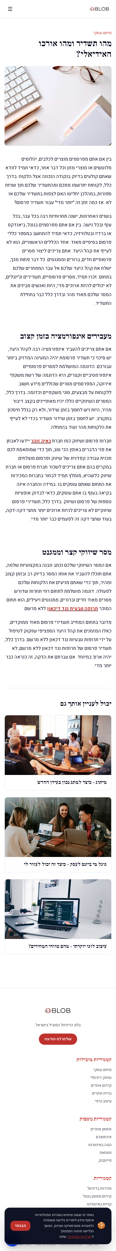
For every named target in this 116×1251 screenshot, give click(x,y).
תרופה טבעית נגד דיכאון (72, 608)
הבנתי (20, 1226)
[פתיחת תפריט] (10, 9)
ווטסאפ (105, 1153)
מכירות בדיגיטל (99, 1188)
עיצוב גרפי (103, 1101)
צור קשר (92, 1244)
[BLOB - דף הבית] (99, 9)
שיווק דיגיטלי (100, 1078)
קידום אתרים (101, 1085)
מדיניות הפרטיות (79, 1236)
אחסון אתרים (101, 1129)
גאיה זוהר (41, 440)
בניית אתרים (101, 1093)
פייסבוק (105, 1160)
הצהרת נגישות (45, 1244)
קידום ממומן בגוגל (97, 1196)
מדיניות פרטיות (71, 1244)
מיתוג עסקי (102, 33)
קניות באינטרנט (99, 1204)
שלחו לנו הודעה (58, 1039)
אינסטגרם (103, 1137)
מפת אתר (24, 1244)
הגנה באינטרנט (99, 1145)
